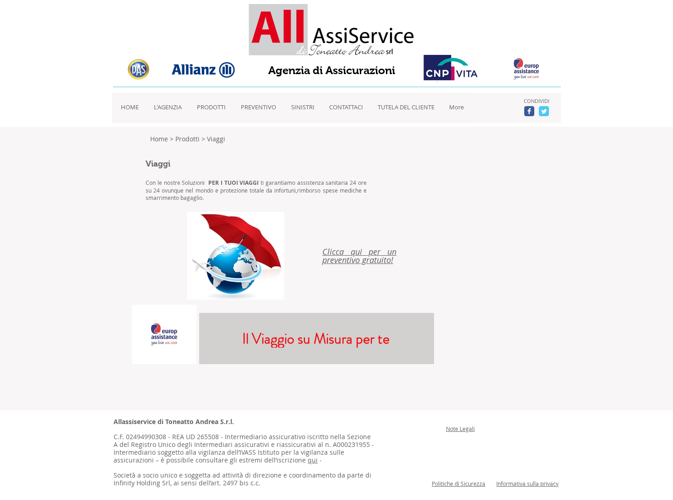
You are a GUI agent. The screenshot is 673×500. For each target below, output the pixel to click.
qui (313, 460)
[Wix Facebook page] (529, 111)
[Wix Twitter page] (544, 111)
